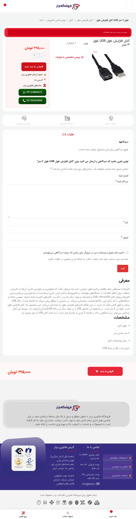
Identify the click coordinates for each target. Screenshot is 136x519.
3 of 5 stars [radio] (108, 175)
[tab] (68, 135)
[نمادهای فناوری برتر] (44, 85)
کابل (71, 20)
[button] (105, 371)
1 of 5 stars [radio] (114, 175)
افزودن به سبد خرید (33, 66)
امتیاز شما (123, 175)
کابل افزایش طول (85, 20)
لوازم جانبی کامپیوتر (56, 20)
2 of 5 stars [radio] (111, 175)
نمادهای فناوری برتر (32, 85)
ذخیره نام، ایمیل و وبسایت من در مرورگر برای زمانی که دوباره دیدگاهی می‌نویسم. (83, 253)
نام (125, 222)
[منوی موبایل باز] (129, 6)
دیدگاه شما (122, 181)
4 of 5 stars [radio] (106, 175)
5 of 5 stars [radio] (103, 175)
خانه (41, 20)
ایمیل (124, 238)
